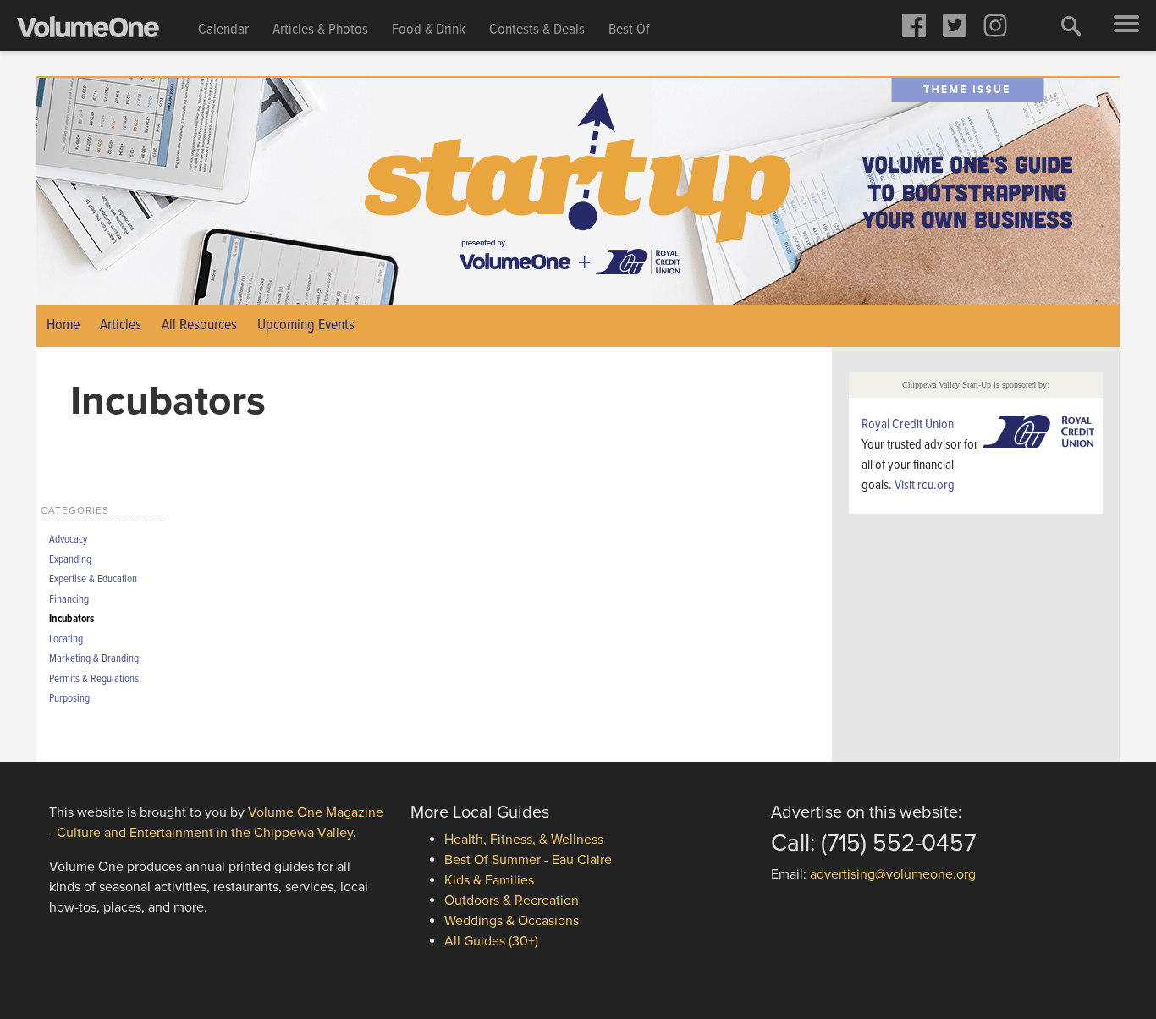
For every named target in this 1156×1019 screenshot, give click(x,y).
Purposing (69, 698)
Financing (69, 599)
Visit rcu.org (925, 485)
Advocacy (68, 539)
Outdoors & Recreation (511, 900)
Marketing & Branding (94, 659)
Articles (120, 325)
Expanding (70, 560)
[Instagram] (995, 25)
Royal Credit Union (907, 424)
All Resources (199, 325)
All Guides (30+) (491, 941)
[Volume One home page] (101, 30)
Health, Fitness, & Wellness (523, 839)
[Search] (1071, 25)
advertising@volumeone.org (893, 874)
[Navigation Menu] (1126, 25)
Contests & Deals (537, 30)
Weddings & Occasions (511, 920)
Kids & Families (489, 880)
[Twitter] (954, 25)
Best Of (629, 30)
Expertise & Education (93, 579)
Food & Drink (428, 30)
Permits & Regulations (94, 679)
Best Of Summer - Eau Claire (528, 859)
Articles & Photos (320, 30)
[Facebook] (914, 25)
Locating (66, 639)
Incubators (71, 619)
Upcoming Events (306, 325)
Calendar (223, 30)
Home (63, 325)
